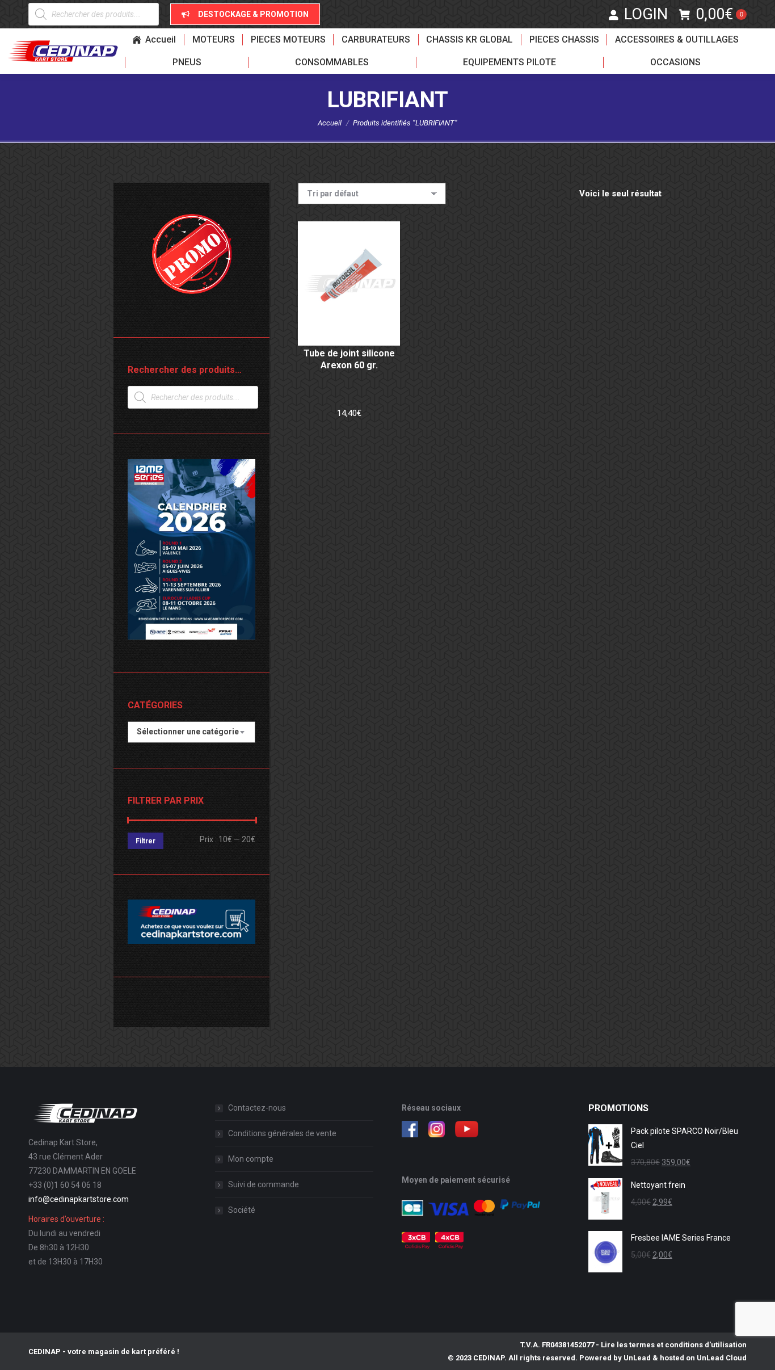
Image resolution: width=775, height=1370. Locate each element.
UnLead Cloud (722, 1358)
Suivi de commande (263, 1184)
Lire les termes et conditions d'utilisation (674, 1344)
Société (241, 1209)
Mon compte (250, 1158)
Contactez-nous (257, 1107)
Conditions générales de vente (282, 1133)
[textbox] (188, 732)
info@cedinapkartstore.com (78, 1199)
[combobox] (191, 732)
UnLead (637, 1358)
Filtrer (145, 841)
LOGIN (646, 14)
